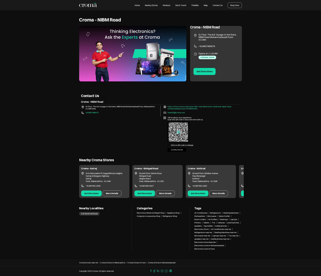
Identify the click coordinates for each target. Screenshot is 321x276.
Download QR (177, 150)
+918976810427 (93, 186)
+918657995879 (206, 46)
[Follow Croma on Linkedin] (158, 270)
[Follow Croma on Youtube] (166, 270)
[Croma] (88, 5)
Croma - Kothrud (143, 168)
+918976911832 (146, 186)
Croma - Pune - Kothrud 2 (201, 168)
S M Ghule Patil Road (89, 214)
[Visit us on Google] (154, 270)
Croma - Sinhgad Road (93, 168)
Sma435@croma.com (176, 112)
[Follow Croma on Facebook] (150, 270)
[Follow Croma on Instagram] (162, 270)
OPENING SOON (207, 57)
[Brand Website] (170, 270)
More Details (112, 193)
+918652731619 (199, 186)
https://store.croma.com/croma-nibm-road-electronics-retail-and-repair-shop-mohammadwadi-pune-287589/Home (200, 107)
